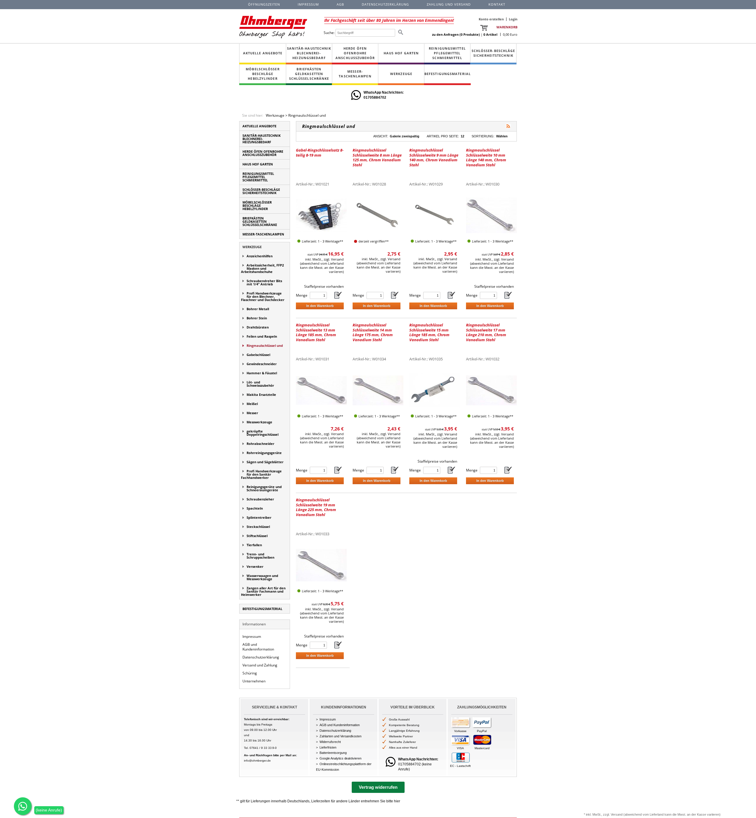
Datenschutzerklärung (260, 657)
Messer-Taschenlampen (355, 73)
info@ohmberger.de (257, 760)
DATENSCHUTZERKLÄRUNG (385, 4)
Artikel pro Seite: (443, 136)
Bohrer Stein (257, 318)
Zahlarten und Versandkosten (340, 736)
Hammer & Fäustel (262, 373)
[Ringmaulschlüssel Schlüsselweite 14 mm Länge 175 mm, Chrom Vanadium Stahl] (378, 390)
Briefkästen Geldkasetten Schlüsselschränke (309, 74)
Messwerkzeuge (259, 422)
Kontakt (496, 4)
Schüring (249, 673)
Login (513, 19)
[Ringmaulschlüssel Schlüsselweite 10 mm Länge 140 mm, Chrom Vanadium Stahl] (491, 215)
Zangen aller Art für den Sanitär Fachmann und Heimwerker (263, 591)
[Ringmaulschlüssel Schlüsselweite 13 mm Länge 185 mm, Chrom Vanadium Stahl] (321, 390)
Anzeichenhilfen (260, 256)
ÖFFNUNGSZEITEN (264, 4)
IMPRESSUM (308, 4)
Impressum (251, 636)
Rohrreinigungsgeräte (264, 453)
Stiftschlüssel (257, 536)
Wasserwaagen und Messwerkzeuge (262, 577)
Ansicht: (380, 136)
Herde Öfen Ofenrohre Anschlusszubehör (355, 53)
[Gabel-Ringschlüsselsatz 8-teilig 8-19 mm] (321, 215)
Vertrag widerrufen (378, 787)
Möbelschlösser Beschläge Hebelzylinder (262, 74)
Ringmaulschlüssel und (307, 115)
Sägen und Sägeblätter (265, 462)
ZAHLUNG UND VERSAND (449, 4)
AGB (340, 4)
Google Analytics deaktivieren (340, 758)
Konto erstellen (491, 19)
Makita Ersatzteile (261, 394)
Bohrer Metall (258, 309)
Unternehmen (253, 681)
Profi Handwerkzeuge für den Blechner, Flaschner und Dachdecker (262, 296)
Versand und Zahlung (259, 665)
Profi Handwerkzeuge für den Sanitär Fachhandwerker (261, 474)
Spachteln (255, 508)
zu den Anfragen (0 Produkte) (456, 34)
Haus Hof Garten (401, 53)
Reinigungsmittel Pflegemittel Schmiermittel (447, 53)
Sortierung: (483, 136)
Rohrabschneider (260, 443)
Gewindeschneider (262, 364)
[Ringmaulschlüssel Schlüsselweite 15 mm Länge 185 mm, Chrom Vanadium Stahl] (434, 390)
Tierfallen (254, 545)
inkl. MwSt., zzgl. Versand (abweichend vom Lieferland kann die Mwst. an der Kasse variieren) (322, 265)
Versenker (255, 566)
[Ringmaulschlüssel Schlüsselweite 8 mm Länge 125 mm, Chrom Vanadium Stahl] (378, 215)
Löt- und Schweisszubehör (260, 384)
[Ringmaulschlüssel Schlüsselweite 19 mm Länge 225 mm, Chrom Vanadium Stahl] (321, 564)
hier (397, 801)
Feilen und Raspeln (262, 336)
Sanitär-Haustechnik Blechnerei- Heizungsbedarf (309, 53)
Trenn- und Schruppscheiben (260, 556)
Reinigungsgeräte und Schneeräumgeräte (264, 488)
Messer (252, 413)
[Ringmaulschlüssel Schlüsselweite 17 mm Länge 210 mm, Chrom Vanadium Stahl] (491, 390)
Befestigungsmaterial (447, 73)
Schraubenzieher (260, 499)
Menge (301, 295)
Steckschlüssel (258, 526)
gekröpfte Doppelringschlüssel (262, 433)
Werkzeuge (401, 73)
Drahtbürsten (258, 327)
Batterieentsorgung (333, 752)
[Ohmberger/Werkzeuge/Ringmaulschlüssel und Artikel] (508, 126)
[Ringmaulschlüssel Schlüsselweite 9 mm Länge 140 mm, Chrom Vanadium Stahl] (434, 215)
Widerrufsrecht (330, 742)
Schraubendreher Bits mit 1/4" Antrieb (264, 282)
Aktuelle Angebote (263, 53)
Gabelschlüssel (258, 354)
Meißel (252, 403)
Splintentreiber (259, 517)
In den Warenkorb (320, 306)
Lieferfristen (328, 747)
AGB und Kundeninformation (258, 647)
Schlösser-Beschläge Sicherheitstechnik (493, 53)
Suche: (329, 32)
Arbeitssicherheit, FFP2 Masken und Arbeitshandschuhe (262, 268)
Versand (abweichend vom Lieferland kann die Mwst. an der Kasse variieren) (666, 814)
